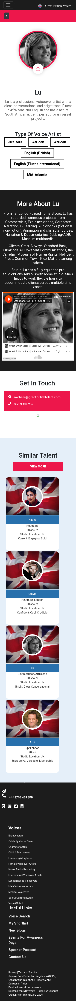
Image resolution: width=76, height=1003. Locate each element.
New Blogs (17, 930)
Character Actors (18, 846)
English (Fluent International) (37, 164)
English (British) (37, 153)
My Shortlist (18, 923)
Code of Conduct (48, 991)
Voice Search (19, 916)
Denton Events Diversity (21, 991)
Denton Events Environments (24, 987)
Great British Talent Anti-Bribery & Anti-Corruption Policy (30, 981)
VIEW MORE (38, 466)
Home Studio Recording (21, 869)
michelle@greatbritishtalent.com (37, 397)
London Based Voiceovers (22, 880)
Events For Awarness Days (25, 940)
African (38, 142)
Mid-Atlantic (37, 175)
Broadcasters (16, 835)
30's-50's (15, 142)
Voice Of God (15, 903)
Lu (32, 668)
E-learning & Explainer (20, 858)
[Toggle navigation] (8, 4)
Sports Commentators (21, 897)
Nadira (32, 519)
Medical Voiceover (18, 892)
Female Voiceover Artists (22, 863)
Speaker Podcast (22, 950)
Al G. (32, 742)
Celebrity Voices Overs (20, 841)
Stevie (32, 594)
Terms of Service (27, 972)
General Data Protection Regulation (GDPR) (32, 976)
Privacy (12, 972)
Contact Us (17, 957)
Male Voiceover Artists (21, 886)
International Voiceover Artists (25, 875)
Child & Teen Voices (19, 852)
